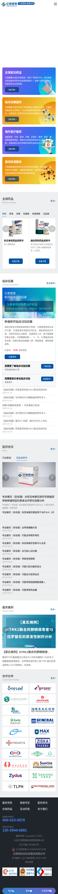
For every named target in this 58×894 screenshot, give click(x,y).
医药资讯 (42, 802)
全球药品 (7, 809)
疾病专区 (25, 802)
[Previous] (5, 228)
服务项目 (7, 802)
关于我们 (42, 809)
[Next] (52, 228)
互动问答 (25, 809)
